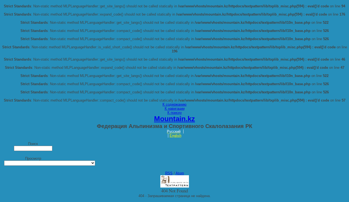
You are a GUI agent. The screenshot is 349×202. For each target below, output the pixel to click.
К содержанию (174, 104)
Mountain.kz (174, 119)
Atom (180, 173)
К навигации (175, 108)
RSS (169, 173)
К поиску (174, 113)
